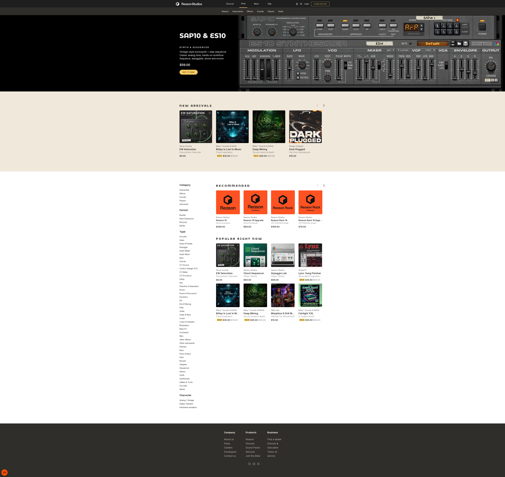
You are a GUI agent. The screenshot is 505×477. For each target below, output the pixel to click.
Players (271, 11)
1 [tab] (181, 88)
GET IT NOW (189, 72)
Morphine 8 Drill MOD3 (284, 313)
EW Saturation (188, 149)
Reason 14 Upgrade (254, 220)
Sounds (260, 11)
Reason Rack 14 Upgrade (311, 220)
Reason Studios (223, 217)
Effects (250, 11)
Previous (317, 105)
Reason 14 (221, 220)
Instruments (238, 11)
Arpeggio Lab (279, 273)
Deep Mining (260, 149)
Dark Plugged (297, 149)
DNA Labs (275, 310)
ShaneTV (303, 270)
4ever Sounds (186, 146)
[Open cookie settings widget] (4, 472)
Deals (280, 11)
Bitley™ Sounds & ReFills (226, 146)
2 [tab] (184, 88)
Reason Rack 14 (279, 220)
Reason (225, 11)
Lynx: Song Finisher (310, 273)
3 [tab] (188, 88)
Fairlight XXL (306, 313)
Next (323, 105)
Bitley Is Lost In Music (228, 149)
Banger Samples (296, 146)
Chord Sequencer (254, 273)
